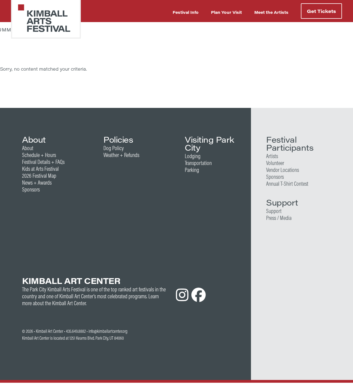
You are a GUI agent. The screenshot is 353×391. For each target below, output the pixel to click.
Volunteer (275, 162)
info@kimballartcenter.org (108, 331)
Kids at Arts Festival (40, 168)
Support (274, 211)
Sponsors (31, 189)
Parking (192, 169)
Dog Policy (113, 148)
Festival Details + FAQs (43, 161)
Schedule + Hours (39, 154)
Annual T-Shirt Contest (287, 183)
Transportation (198, 162)
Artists (272, 156)
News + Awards (37, 182)
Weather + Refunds (121, 154)
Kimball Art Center (49, 331)
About (27, 148)
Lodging (192, 156)
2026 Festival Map (39, 175)
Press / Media (279, 217)
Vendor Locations (282, 169)
